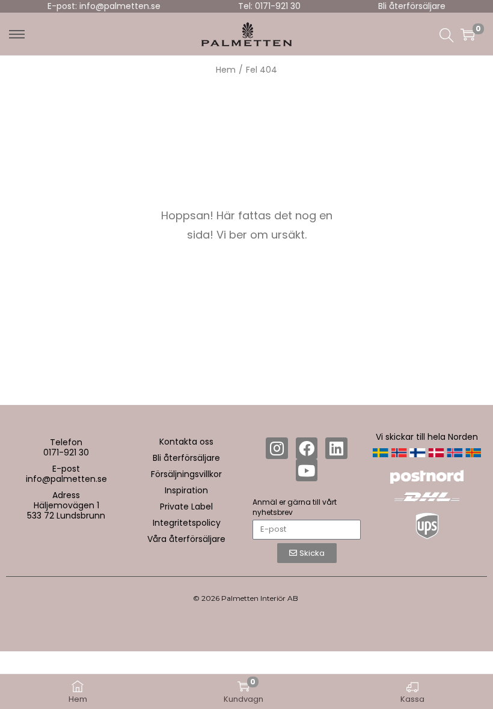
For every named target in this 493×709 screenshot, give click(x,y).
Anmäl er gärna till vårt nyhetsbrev (295, 507)
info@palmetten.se (66, 479)
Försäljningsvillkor (186, 474)
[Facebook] (306, 448)
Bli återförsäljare (412, 6)
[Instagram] (276, 448)
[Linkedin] (336, 448)
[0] (468, 34)
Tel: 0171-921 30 (269, 6)
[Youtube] (306, 470)
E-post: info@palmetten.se (104, 6)
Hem (226, 70)
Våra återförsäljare (186, 539)
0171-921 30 (66, 452)
